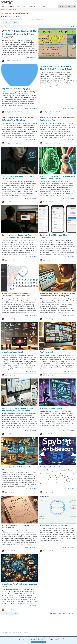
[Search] (74, 6)
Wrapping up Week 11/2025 (12, 352)
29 (11, 22)
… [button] (8, 22)
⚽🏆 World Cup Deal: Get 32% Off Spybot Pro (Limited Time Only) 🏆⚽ (19, 34)
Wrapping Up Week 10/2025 (51, 408)
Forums (11, 6)
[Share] (20, 60)
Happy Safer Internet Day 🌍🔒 (16, 88)
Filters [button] (72, 26)
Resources (32, 6)
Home (4, 6)
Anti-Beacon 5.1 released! (50, 467)
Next (15, 22)
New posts (4, 9)
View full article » (32, 57)
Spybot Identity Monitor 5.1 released (54, 525)
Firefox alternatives (47, 352)
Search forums (13, 9)
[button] (26, 6)
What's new (21, 6)
